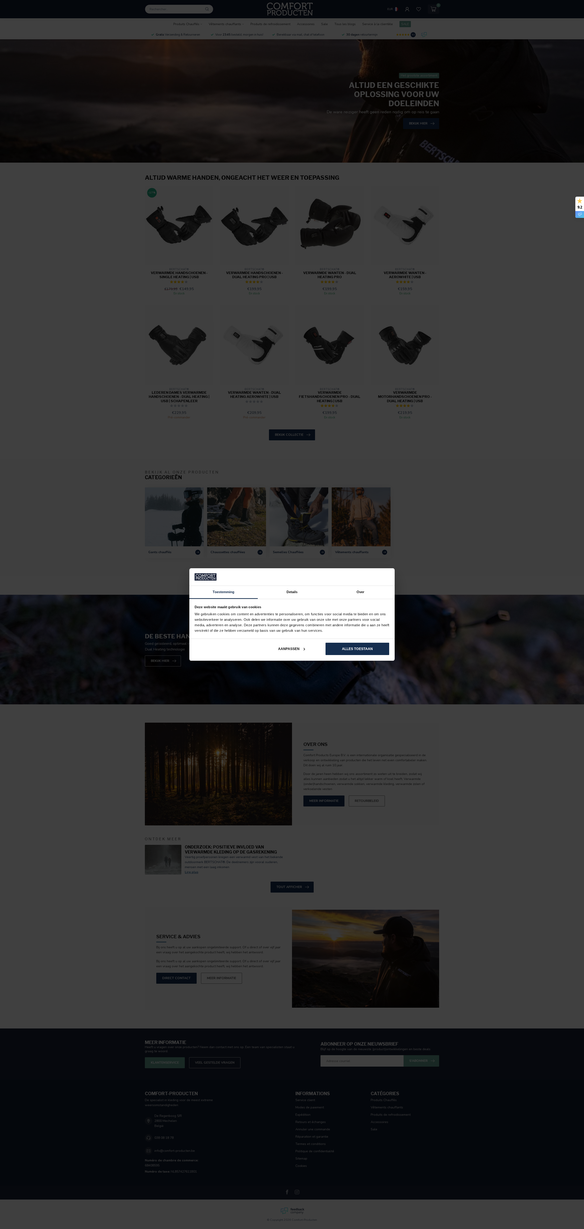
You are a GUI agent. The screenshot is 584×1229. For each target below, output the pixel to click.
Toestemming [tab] (223, 592)
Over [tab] (360, 592)
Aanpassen (289, 649)
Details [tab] (292, 592)
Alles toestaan (357, 649)
